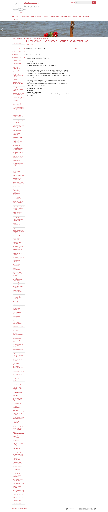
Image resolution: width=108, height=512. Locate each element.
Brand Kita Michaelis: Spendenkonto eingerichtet (18, 308)
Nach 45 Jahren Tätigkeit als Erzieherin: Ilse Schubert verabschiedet (16, 267)
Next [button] (106, 29)
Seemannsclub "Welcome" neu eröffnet (16, 225)
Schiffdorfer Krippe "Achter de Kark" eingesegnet (17, 475)
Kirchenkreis (16, 16)
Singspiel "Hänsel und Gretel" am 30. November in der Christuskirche (18, 177)
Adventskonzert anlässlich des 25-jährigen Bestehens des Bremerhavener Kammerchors (18, 115)
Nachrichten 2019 (28, 38)
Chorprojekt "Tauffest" (18, 371)
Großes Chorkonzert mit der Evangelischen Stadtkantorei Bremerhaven (18, 184)
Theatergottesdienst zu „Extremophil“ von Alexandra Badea (18, 428)
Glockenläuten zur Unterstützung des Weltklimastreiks (17, 399)
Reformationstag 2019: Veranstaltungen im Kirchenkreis (18, 208)
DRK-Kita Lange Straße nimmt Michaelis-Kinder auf (18, 297)
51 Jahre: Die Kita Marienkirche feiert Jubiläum (17, 388)
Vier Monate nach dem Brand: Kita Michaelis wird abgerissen (17, 132)
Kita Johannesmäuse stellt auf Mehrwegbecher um (18, 496)
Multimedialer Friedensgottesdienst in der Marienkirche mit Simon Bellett (18, 147)
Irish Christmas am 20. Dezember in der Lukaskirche (18, 126)
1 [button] (53, 35)
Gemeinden (25, 16)
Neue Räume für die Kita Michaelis (18, 480)
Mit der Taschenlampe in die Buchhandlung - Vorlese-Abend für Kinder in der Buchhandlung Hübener (18, 421)
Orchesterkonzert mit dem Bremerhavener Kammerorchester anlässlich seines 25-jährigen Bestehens (18, 155)
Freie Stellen (77, 16)
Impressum (14, 508)
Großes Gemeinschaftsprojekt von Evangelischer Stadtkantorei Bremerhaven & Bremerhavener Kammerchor (18, 436)
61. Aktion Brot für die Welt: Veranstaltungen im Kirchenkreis (18, 109)
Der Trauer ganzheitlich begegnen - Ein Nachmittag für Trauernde (16, 68)
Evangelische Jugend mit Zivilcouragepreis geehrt (18, 89)
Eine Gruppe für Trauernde (17, 487)
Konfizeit (46, 16)
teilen (76, 48)
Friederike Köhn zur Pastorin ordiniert (18, 350)
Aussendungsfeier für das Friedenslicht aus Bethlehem (18, 99)
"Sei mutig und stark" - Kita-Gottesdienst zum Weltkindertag (18, 248)
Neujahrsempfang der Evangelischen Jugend (18, 491)
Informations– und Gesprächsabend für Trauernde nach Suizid (18, 170)
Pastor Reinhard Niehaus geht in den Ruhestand (18, 286)
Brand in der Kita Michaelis (17, 313)
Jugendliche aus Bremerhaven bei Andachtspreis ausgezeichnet (17, 405)
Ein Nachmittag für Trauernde (17, 360)
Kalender (86, 16)
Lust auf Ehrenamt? (17, 466)
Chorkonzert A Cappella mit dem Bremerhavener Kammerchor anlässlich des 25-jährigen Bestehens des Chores (17, 239)
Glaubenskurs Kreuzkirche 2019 (17, 470)
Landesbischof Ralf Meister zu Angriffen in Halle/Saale (18, 219)
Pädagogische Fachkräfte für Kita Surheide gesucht (17, 292)
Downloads (16, 19)
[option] (54, 29)
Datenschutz (20, 508)
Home (13, 38)
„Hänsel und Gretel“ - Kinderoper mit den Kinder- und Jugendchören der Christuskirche (18, 140)
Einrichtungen (36, 16)
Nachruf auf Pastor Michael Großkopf (17, 383)
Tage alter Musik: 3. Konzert (17, 449)
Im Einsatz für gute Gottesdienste (17, 459)
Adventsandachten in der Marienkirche (18, 121)
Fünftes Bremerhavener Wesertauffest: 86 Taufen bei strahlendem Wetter (18, 323)
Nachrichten (55, 16)
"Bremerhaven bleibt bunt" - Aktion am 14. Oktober (18, 214)
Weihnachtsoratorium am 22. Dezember (18, 94)
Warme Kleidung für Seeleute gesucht (18, 103)
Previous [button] (2, 29)
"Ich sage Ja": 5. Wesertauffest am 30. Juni (18, 334)
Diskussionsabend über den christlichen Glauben (18, 355)
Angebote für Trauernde (16, 379)
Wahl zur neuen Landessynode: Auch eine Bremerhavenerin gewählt (18, 231)
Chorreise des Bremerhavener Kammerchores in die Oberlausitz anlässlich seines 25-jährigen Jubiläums (18, 201)
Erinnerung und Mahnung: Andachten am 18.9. (18, 274)
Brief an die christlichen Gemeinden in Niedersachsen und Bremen (18, 366)
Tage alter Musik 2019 (18, 483)
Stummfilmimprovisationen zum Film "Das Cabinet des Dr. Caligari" (18, 259)
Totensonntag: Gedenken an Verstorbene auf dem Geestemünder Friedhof (18, 163)
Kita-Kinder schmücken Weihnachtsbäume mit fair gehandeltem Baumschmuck (18, 82)
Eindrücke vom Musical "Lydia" (16, 317)
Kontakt (73, 2)
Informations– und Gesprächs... (41, 38)
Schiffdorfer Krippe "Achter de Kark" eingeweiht (17, 394)
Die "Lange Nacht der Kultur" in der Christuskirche (18, 345)
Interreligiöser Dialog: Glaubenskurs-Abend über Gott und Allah (18, 454)
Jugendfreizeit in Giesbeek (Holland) (17, 463)
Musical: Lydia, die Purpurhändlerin (17, 329)
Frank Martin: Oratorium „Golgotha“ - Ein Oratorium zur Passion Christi (18, 412)
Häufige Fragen (66, 16)
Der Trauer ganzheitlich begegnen (16, 303)
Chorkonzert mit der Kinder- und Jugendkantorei (18, 444)
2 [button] (55, 35)
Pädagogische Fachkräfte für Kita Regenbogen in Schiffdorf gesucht (17, 280)
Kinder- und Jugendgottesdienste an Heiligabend (18, 75)
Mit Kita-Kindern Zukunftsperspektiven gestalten (18, 340)
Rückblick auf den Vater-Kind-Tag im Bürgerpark (17, 253)
